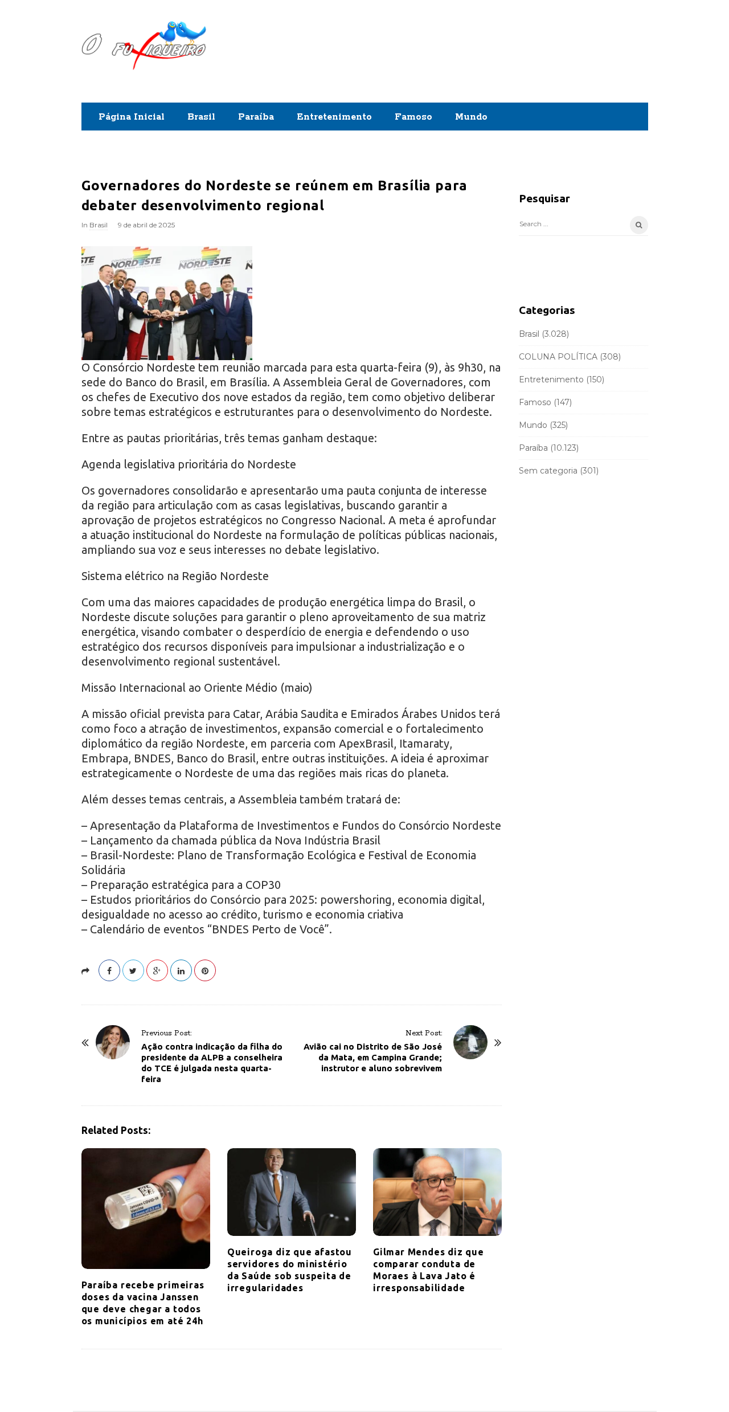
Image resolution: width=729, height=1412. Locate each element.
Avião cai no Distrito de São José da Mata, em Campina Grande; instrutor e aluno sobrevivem (373, 1057)
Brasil (201, 117)
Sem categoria (548, 471)
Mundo (471, 117)
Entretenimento (334, 117)
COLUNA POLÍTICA (558, 357)
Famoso (413, 117)
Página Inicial (132, 117)
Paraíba (256, 117)
